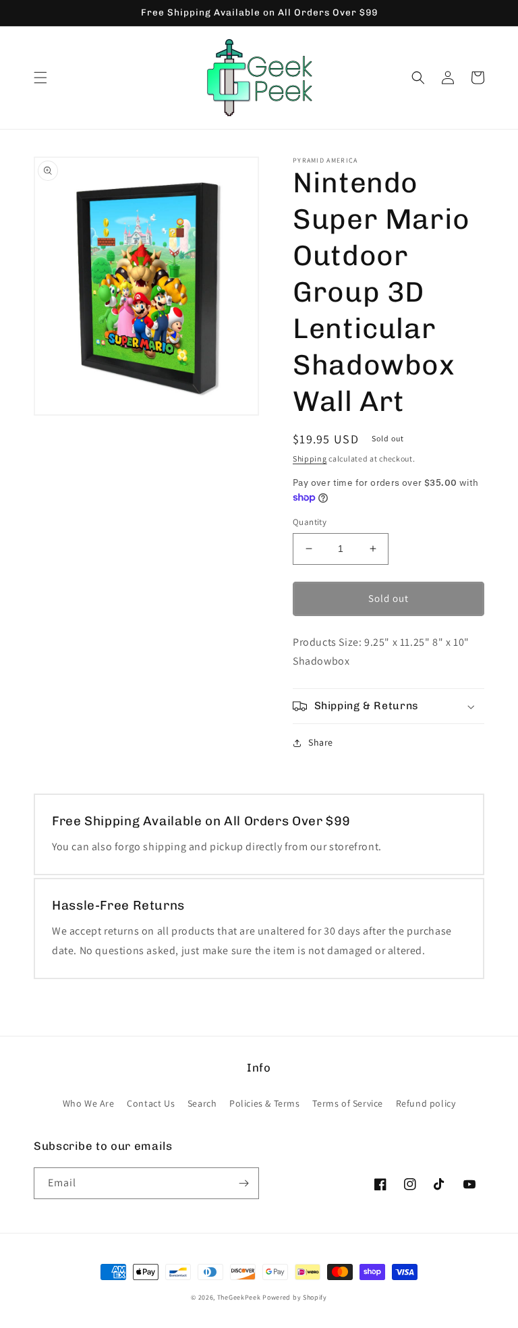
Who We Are (89, 1103)
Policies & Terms (264, 1103)
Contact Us (151, 1103)
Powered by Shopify (294, 1297)
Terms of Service (347, 1103)
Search (202, 1103)
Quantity (309, 522)
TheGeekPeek (239, 1297)
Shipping (310, 458)
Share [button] (320, 742)
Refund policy (426, 1103)
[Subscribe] (243, 1183)
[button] (40, 77)
